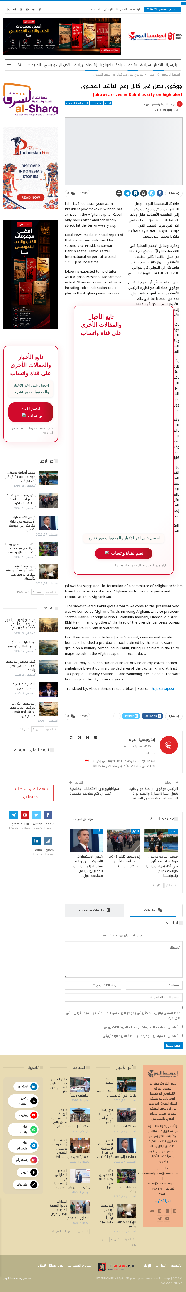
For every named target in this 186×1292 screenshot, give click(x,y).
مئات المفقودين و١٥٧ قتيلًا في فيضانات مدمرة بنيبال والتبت (20, 548)
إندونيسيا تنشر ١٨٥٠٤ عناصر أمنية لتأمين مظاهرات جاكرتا (20, 499)
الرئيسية (135, 9)
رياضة (78, 64)
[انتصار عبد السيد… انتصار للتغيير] (48, 689)
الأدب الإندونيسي (57, 64)
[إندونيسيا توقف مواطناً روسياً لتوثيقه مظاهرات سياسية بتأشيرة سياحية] (48, 571)
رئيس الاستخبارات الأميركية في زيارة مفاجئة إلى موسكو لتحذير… (22, 523)
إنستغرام (22, 1160)
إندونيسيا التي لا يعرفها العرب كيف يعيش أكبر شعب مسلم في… (23, 709)
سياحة (120, 64)
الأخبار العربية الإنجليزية (77, 103)
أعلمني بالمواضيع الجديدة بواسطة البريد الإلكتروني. (140, 1036)
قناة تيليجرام (22, 1145)
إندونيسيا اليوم (12, 1278)
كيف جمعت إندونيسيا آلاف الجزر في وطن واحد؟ (21, 666)
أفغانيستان (96, 103)
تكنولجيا (106, 64)
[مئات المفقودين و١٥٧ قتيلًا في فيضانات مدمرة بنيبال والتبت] (48, 549)
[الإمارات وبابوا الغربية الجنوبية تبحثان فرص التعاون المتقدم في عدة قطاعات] (80, 1207)
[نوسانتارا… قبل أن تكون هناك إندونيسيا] (48, 647)
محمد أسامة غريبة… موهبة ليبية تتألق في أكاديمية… (20, 477)
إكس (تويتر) (23, 1100)
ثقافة (132, 64)
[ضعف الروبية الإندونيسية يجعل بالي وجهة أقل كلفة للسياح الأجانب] (80, 1115)
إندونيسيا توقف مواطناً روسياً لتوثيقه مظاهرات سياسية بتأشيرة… (21, 572)
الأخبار (158, 64)
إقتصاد (91, 64)
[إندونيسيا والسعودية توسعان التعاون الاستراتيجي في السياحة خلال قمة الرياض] (80, 1145)
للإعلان (108, 9)
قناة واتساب (23, 1129)
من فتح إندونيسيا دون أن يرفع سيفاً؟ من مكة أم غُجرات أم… (20, 624)
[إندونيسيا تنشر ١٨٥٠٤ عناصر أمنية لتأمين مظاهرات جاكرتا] (123, 840)
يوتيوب (23, 1115)
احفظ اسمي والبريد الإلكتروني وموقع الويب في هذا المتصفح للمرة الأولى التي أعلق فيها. (123, 1016)
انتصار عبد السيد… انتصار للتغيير (23, 686)
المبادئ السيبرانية (80, 1265)
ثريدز (24, 1172)
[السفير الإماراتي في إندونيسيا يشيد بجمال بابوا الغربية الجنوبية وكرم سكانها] (80, 1176)
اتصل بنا (121, 9)
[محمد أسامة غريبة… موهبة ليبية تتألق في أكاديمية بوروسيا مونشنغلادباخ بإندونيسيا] (161, 840)
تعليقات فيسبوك (92, 910)
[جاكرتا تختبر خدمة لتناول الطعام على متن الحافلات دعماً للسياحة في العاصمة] (80, 1084)
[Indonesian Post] (116, 1267)
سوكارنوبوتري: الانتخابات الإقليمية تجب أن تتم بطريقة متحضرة (94, 791)
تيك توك (22, 1184)
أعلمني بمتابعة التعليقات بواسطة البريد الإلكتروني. (140, 1027)
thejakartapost (162, 688)
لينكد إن (22, 1086)
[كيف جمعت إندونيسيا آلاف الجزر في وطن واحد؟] (48, 667)
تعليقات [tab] (150, 910)
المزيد (97, 9)
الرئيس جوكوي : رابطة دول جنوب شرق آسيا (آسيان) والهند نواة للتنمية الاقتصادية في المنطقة (153, 793)
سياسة (145, 64)
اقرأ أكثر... (163, 1201)
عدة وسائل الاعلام (50, 1265)
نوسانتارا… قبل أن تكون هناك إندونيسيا (21, 644)
